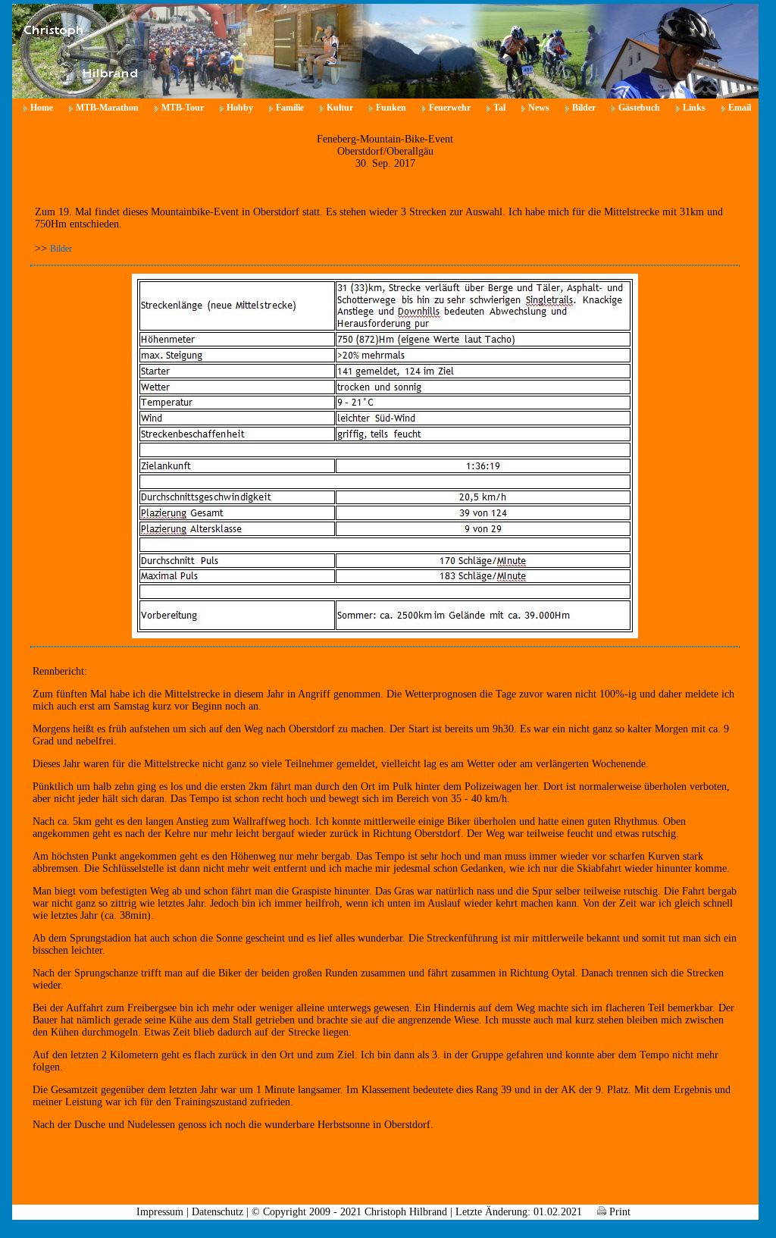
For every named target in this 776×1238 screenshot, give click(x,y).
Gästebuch (639, 107)
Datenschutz (217, 1212)
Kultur (340, 107)
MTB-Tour (182, 107)
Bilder (584, 107)
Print (618, 1212)
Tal (499, 107)
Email (739, 107)
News (538, 107)
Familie (290, 107)
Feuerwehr (450, 107)
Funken (391, 107)
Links (694, 107)
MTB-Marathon (107, 107)
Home (41, 107)
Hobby (240, 107)
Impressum (159, 1212)
